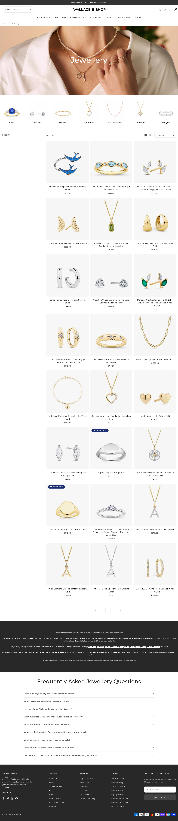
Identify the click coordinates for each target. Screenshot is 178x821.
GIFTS (109, 17)
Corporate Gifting (87, 798)
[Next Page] (126, 610)
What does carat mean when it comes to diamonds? (50, 747)
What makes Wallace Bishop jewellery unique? (47, 701)
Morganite (124, 647)
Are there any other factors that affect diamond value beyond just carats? (60, 755)
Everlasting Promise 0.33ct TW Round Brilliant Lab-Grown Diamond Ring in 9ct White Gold (111, 532)
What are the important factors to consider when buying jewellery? (57, 732)
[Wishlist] (169, 9)
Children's (114, 652)
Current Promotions (119, 798)
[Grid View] (145, 135)
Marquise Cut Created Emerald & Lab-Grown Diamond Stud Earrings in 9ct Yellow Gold (154, 303)
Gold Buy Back (86, 794)
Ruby (107, 647)
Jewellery (42, 17)
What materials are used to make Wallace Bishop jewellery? (53, 717)
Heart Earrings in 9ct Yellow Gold (155, 416)
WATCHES (94, 17)
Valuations (84, 790)
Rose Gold (44, 652)
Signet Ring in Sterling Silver (111, 473)
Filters (6, 134)
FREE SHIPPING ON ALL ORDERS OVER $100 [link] (89, 2)
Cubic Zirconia (153, 647)
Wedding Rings (130, 638)
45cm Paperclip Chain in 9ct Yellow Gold (154, 359)
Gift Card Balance (56, 802)
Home (4, 24)
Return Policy (117, 790)
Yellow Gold (23, 652)
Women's (103, 652)
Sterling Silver (57, 652)
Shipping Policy (118, 786)
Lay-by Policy (117, 794)
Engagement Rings (113, 638)
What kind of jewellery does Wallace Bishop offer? (49, 693)
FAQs (51, 790)
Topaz (143, 647)
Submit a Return (56, 786)
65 (120, 610)
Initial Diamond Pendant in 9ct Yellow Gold (154, 529)
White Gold (34, 652)
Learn (51, 782)
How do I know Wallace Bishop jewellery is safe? (48, 709)
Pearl (132, 647)
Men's (95, 652)
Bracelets (79, 641)
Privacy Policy (117, 782)
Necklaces (20, 638)
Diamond (92, 647)
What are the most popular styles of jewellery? (47, 724)
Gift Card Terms (118, 806)
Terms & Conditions (119, 778)
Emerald (100, 647)
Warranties (84, 782)
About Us (53, 778)
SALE (137, 17)
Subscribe (160, 797)
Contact (52, 794)
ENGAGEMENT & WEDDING (68, 17)
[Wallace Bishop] (89, 9)
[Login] (165, 9)
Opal (137, 647)
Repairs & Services (88, 778)
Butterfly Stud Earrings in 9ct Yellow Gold (68, 243)
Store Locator (55, 798)
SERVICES (123, 17)
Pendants (10, 638)
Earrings (81, 638)
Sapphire (115, 647)
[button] (173, 112)
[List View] (150, 135)
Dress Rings (144, 638)
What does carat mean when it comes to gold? (47, 740)
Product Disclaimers (120, 802)
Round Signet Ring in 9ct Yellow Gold (67, 529)
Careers (52, 806)
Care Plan (84, 786)
